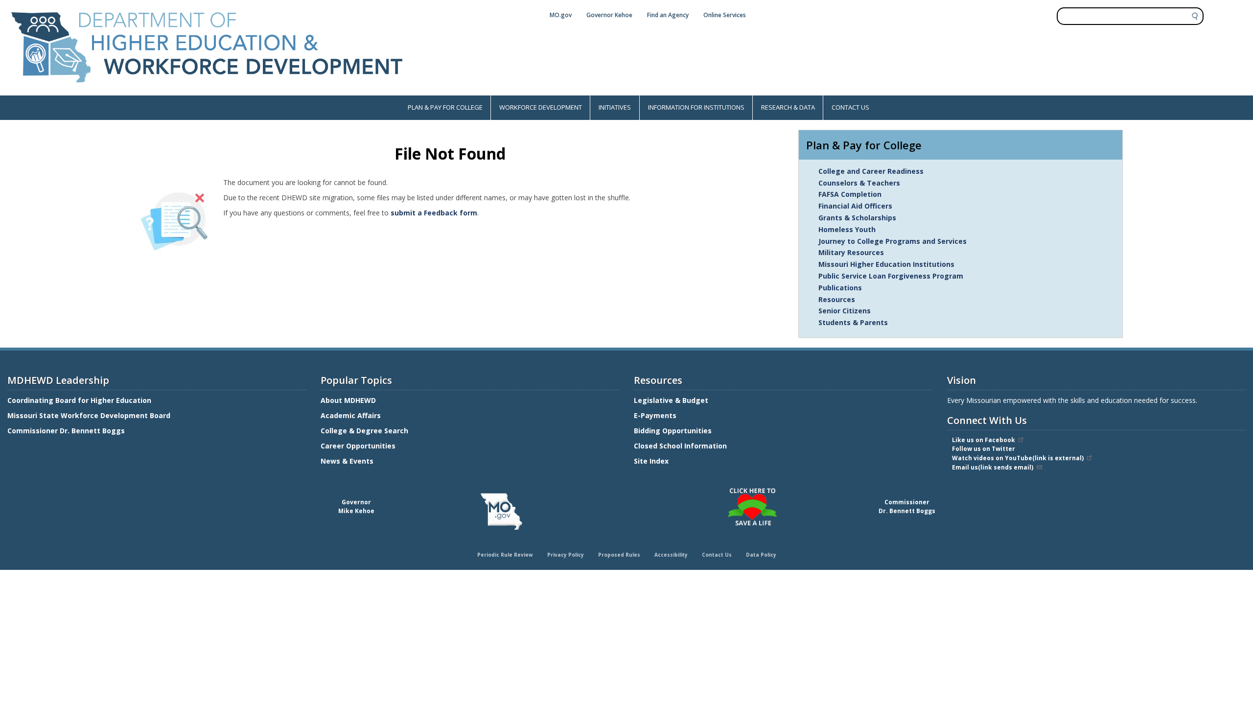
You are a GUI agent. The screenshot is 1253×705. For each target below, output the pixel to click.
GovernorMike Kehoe (356, 506)
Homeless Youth (847, 229)
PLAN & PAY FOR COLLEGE (445, 107)
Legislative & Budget (672, 400)
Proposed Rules (619, 554)
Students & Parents (853, 322)
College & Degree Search (365, 430)
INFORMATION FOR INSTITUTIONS (696, 107)
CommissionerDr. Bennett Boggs (907, 506)
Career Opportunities (358, 445)
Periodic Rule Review (505, 554)
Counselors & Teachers (859, 183)
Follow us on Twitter (983, 449)
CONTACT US (850, 107)
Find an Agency (668, 15)
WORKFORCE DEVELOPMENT (540, 107)
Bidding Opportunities (674, 430)
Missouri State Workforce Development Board (88, 415)
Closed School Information (680, 445)
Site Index (652, 461)
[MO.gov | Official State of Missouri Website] (501, 511)
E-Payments (655, 415)
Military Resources (851, 252)
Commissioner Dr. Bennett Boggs (66, 430)
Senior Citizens (844, 310)
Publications (840, 287)
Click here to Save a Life (627, 489)
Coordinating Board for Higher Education (80, 400)
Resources (836, 299)
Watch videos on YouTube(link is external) (1018, 458)
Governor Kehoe (609, 15)
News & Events (347, 461)
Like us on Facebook (983, 440)
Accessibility (671, 554)
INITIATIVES (615, 107)
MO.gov (561, 15)
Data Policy (761, 554)
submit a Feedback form (434, 212)
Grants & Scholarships (857, 217)
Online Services (724, 15)
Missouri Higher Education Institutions (886, 264)
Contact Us (717, 554)
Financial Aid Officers (855, 206)
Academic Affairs (352, 415)
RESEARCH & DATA (788, 107)
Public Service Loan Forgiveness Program (890, 276)
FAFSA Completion (850, 194)
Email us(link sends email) (992, 467)
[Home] (207, 90)
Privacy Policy (565, 554)
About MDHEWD (348, 400)
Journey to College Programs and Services (892, 241)
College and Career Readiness (871, 171)
